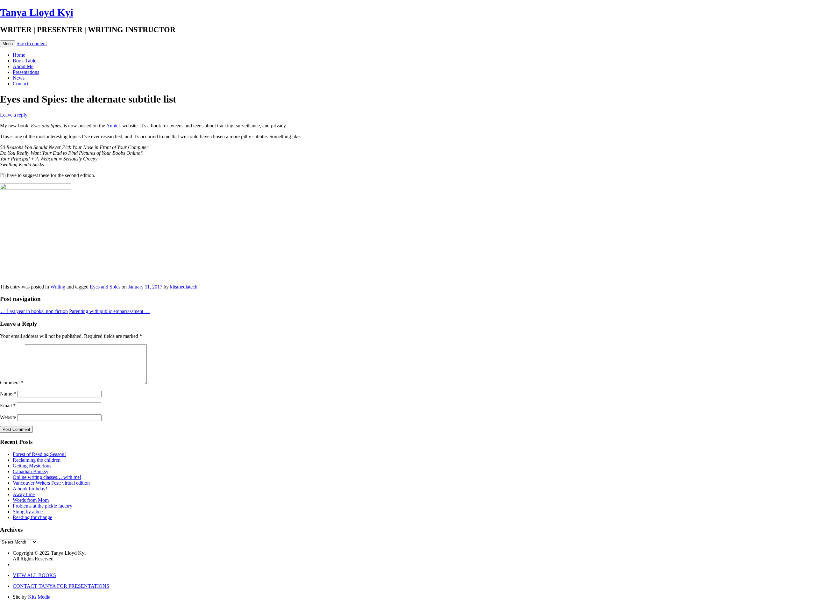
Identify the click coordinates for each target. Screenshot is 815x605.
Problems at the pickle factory (42, 506)
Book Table (24, 60)
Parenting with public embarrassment (109, 311)
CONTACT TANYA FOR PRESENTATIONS (61, 586)
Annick (113, 125)
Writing (57, 286)
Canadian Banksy (30, 471)
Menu (8, 43)
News (19, 78)
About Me (23, 66)
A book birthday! (30, 488)
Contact (20, 83)
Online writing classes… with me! (47, 477)
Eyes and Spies (105, 286)
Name (8, 393)
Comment (12, 382)
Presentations (26, 72)
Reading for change (32, 517)
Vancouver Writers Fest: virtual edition (51, 483)
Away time (24, 494)
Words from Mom (31, 500)
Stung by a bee (28, 511)
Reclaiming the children (36, 460)
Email (8, 405)
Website (8, 417)
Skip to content (32, 43)
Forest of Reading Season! (39, 454)
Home (19, 55)
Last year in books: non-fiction (34, 311)
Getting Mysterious (32, 465)
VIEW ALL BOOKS (34, 575)
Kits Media (39, 597)
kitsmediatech (183, 286)
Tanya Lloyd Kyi (36, 12)
